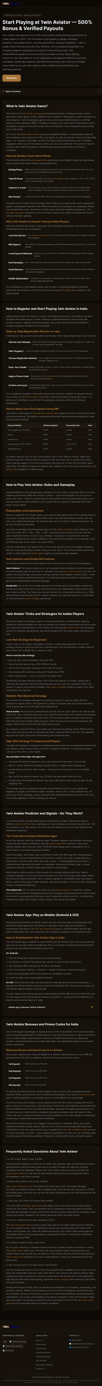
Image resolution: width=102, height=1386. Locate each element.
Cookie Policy (41, 1348)
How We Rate (41, 1361)
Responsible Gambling (13, 1346)
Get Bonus (11, 78)
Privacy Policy (41, 1344)
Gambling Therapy (17, 1341)
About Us (39, 1340)
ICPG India (8, 1351)
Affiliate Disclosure (43, 1357)
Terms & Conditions (43, 1352)
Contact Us (40, 1369)
